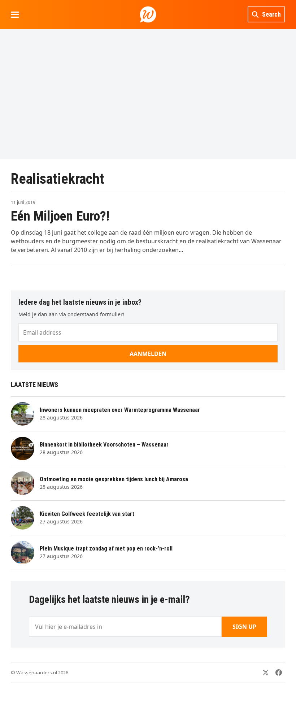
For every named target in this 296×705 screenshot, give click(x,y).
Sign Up (244, 627)
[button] (15, 15)
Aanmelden (148, 354)
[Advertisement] (148, 93)
